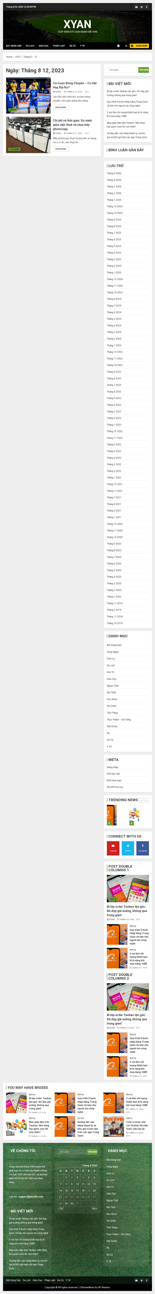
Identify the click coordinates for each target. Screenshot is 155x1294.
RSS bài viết (113, 773)
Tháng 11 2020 (115, 530)
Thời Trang (112, 712)
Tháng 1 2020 (114, 596)
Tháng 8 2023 (114, 378)
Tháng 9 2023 (114, 371)
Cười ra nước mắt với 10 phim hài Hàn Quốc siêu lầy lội (137, 1125)
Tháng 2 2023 (114, 418)
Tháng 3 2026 (114, 186)
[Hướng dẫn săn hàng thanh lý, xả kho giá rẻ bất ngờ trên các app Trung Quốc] (134, 815)
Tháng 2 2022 (114, 471)
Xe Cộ (73, 46)
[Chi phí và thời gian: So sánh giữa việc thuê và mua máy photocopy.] (28, 135)
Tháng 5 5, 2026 (136, 1133)
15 (66, 1190)
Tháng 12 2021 (115, 484)
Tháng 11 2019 (115, 603)
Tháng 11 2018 (115, 616)
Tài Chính (111, 706)
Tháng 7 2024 (114, 305)
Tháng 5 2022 (114, 451)
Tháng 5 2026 (114, 180)
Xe (108, 733)
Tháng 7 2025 (114, 232)
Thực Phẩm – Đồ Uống (119, 719)
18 (83, 1190)
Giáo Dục (44, 46)
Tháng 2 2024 (114, 338)
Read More (60, 107)
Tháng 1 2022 (114, 477)
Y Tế (82, 46)
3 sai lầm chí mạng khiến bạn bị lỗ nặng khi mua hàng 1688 (137, 1102)
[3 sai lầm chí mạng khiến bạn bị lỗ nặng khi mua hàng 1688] (117, 958)
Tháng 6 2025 (114, 239)
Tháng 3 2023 (114, 411)
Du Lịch (30, 46)
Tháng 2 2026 (114, 193)
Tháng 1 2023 (114, 424)
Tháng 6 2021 (114, 504)
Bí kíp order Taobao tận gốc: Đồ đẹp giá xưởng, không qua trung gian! (127, 911)
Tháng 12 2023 (115, 352)
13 (94, 1184)
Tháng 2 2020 (114, 590)
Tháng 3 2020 (114, 583)
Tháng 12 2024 (115, 279)
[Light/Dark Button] (120, 45)
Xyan (77, 24)
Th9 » (94, 1208)
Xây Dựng (112, 726)
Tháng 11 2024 (115, 285)
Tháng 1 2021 (114, 517)
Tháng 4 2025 (114, 252)
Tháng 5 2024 (114, 318)
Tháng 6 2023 (114, 391)
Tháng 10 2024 (115, 292)
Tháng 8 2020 (114, 550)
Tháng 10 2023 (115, 365)
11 (83, 1184)
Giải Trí (13, 110)
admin (58, 92)
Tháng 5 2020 (114, 570)
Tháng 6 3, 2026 (38, 1136)
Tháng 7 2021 (114, 497)
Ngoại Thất (113, 685)
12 (88, 1184)
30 (72, 1203)
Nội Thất (111, 692)
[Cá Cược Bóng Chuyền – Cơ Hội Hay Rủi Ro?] (28, 95)
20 (94, 1190)
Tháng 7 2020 (114, 557)
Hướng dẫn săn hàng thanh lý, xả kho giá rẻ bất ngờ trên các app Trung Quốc (88, 1129)
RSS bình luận (114, 780)
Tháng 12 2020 (115, 524)
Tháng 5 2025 (114, 246)
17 (77, 1190)
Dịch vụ (111, 658)
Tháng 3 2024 (114, 332)
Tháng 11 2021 (115, 490)
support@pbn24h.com (30, 1196)
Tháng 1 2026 (114, 199)
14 (60, 1190)
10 (77, 1184)
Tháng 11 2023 (115, 358)
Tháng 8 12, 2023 (74, 92)
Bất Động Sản (13, 46)
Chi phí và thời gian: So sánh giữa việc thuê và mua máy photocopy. (72, 125)
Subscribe (141, 46)
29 (66, 1203)
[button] (126, 46)
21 (60, 1197)
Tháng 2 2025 (114, 265)
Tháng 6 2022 (114, 444)
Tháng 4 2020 (114, 576)
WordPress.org (115, 787)
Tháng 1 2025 (114, 272)
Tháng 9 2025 (114, 219)
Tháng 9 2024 (114, 299)
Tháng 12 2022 (115, 431)
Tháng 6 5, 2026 (139, 968)
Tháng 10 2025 (115, 213)
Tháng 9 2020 (114, 543)
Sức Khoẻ (112, 699)
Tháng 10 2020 (115, 537)
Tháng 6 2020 (114, 563)
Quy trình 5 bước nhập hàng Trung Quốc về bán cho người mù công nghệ (139, 936)
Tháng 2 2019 (114, 609)
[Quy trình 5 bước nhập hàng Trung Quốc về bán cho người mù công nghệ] (117, 934)
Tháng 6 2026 (114, 173)
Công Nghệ (14, 149)
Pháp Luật (59, 46)
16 (72, 1190)
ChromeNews (87, 1287)
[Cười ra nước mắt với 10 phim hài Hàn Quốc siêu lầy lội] (113, 1126)
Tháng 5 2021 (114, 510)
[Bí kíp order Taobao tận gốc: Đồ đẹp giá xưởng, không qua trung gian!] (128, 888)
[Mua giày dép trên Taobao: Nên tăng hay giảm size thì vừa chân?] (112, 815)
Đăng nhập (112, 767)
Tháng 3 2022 (114, 464)
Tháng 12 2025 (115, 206)
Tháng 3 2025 (114, 259)
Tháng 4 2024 (114, 325)
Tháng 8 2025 (114, 226)
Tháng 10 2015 (115, 623)
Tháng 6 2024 (114, 312)
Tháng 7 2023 (114, 385)
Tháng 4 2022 (114, 457)
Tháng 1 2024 (114, 345)
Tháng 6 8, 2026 (126, 919)
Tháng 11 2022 (115, 438)
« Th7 (60, 1208)
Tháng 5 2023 (114, 398)
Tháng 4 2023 (114, 404)
